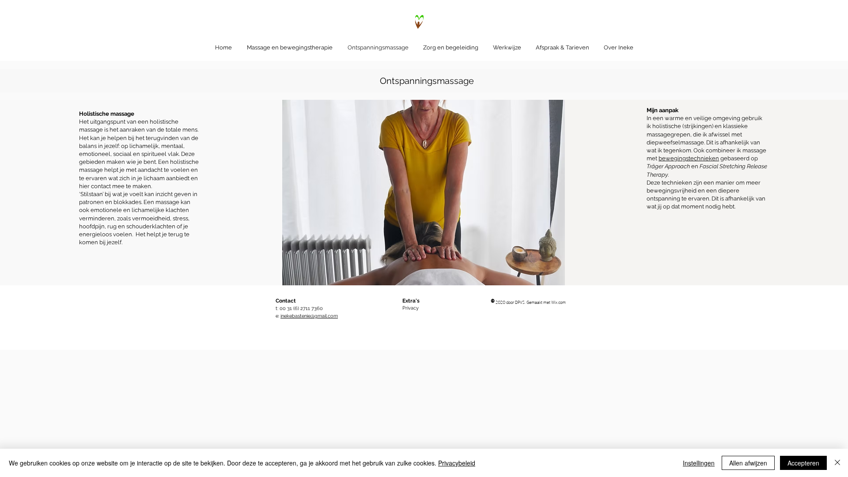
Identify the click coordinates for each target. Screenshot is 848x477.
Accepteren (803, 462)
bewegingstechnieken (689, 158)
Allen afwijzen (748, 462)
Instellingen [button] (699, 462)
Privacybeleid (456, 462)
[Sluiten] (837, 463)
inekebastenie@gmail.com (309, 316)
